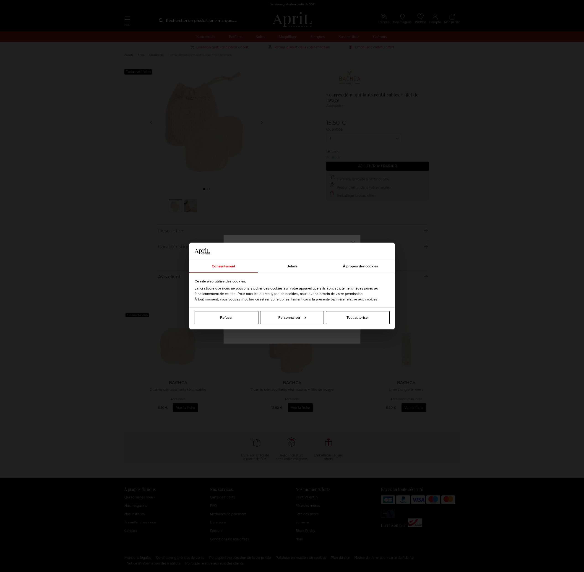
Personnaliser (289, 317)
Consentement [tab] (223, 266)
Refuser (226, 317)
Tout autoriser (358, 317)
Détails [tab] (292, 266)
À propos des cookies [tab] (360, 266)
